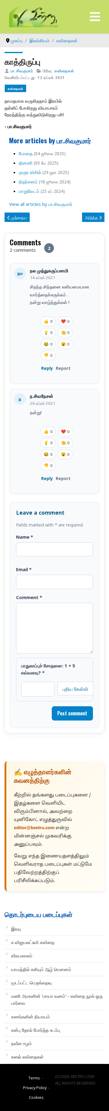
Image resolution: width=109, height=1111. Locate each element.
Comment (29, 597)
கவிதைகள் (64, 70)
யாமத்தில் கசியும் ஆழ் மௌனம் (41, 969)
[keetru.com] (33, 16)
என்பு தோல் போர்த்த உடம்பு (35, 1030)
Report (63, 368)
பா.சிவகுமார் (22, 70)
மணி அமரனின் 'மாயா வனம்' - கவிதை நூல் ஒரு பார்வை (57, 999)
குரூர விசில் (30, 172)
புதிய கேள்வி (75, 688)
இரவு (16, 929)
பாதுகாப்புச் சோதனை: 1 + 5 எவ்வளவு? (48, 669)
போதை (26, 153)
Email (23, 569)
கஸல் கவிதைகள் (27, 1057)
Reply (47, 368)
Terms (34, 1078)
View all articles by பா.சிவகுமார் (40, 204)
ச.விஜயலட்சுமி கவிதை (32, 942)
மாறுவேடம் (29, 191)
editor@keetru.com (34, 828)
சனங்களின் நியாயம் (30, 1017)
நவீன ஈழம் (21, 1043)
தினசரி (26, 163)
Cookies (36, 1097)
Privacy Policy (35, 1087)
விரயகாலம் (21, 956)
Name (24, 537)
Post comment (72, 713)
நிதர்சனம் (28, 182)
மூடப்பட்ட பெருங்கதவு (31, 983)
